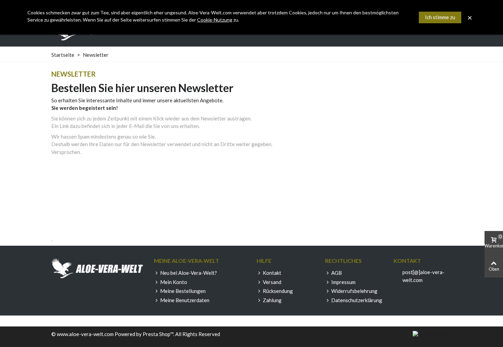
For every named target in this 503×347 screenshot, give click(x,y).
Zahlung (272, 300)
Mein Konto (173, 282)
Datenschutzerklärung (356, 300)
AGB (336, 273)
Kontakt (272, 273)
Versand (272, 282)
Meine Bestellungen (183, 291)
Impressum (343, 282)
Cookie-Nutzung (214, 20)
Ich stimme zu (440, 17)
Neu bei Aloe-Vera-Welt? (188, 273)
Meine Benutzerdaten (184, 300)
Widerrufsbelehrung (354, 291)
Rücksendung (278, 291)
